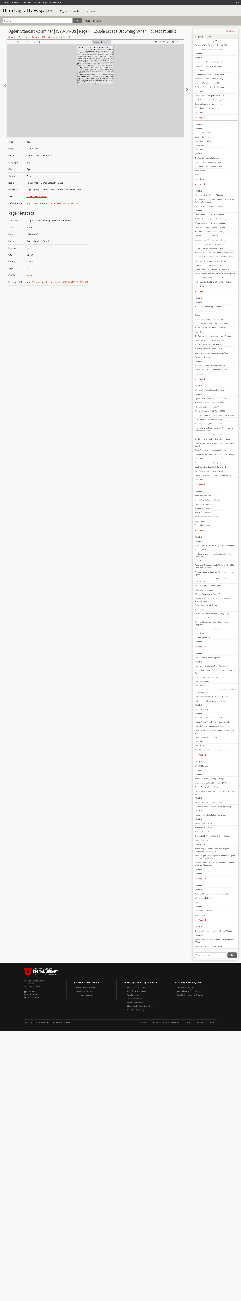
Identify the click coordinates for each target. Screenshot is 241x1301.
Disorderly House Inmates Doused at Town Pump (214, 257)
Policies (212, 1022)
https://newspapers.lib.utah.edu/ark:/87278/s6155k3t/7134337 (57, 282)
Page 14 (202, 920)
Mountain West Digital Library (189, 991)
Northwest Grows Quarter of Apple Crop (210, 261)
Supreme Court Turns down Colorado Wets (211, 353)
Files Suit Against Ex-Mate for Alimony (209, 407)
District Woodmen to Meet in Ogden (209, 206)
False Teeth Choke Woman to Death (209, 471)
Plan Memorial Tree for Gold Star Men (210, 419)
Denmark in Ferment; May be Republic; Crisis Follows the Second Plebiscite (215, 691)
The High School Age (203, 495)
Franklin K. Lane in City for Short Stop (209, 344)
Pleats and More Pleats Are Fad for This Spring (213, 806)
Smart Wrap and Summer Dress (207, 500)
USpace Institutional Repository (139, 1006)
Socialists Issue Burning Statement (208, 306)
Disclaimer (199, 1022)
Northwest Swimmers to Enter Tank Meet (211, 666)
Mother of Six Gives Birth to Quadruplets (210, 463)
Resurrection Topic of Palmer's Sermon (210, 227)
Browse (14, 2)
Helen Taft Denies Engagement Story (209, 726)
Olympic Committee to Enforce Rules (209, 594)
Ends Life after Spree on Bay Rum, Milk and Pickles (214, 252)
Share (27, 37)
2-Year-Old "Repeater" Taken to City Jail (210, 319)
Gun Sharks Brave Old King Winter (208, 657)
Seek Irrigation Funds (203, 374)
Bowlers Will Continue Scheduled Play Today (212, 613)
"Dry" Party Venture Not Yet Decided (209, 49)
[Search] (77, 20)
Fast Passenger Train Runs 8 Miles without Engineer (215, 273)
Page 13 (202, 878)
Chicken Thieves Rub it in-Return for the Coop (212, 439)
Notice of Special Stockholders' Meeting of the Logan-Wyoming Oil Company (213, 850)
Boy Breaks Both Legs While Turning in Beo (211, 467)
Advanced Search (93, 21)
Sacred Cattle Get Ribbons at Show (208, 802)
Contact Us (26, 2)
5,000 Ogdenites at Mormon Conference (210, 450)
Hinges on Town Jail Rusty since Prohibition (211, 435)
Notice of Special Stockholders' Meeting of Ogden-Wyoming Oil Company (214, 863)
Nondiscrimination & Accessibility (165, 1022)
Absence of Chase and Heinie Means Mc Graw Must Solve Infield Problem (215, 566)
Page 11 (202, 646)
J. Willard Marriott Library (34, 981)
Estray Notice (200, 844)
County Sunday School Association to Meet (211, 323)
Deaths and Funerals (203, 357)
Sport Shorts (200, 609)
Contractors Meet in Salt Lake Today (209, 79)
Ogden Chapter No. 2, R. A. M (206, 737)
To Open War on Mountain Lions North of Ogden (213, 931)
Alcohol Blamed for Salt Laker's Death (209, 74)
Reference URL (39, 37)
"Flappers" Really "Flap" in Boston (208, 244)
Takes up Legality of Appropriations (208, 104)
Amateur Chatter (201, 550)
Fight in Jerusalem (202, 681)
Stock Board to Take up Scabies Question (211, 100)
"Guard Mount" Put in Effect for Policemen (211, 718)
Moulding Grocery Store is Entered (208, 424)
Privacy (144, 1022)
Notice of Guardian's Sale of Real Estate (210, 815)
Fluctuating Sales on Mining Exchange (209, 778)
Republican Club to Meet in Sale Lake (209, 235)
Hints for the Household (204, 504)
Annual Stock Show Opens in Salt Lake (209, 95)
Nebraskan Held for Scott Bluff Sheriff (209, 403)
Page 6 (201, 184)
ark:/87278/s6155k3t (36, 196)
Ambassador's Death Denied (206, 605)
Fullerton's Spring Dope (204, 590)
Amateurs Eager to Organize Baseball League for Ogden (214, 573)
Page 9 (201, 484)
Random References (203, 311)
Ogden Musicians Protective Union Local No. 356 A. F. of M (215, 731)
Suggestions (199, 145)
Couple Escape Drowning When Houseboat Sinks (214, 41)
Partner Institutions (185, 987)
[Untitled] (198, 53)
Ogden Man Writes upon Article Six (208, 946)
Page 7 (201, 291)
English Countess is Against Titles (208, 265)
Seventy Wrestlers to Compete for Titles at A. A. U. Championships (214, 599)
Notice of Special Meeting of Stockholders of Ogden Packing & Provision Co (215, 856)
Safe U (187, 1022)
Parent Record (69, 37)
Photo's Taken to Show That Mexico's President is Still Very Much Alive (214, 429)
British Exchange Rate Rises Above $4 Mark (211, 783)
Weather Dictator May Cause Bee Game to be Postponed (212, 623)
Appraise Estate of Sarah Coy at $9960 (210, 411)
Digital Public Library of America (190, 995)
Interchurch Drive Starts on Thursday (209, 195)
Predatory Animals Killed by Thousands (210, 87)
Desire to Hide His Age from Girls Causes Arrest (213, 475)
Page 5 (201, 117)
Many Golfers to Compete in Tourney (209, 629)
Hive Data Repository (135, 1010)
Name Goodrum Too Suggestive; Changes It (212, 269)
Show (29, 275)
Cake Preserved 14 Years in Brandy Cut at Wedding (215, 454)
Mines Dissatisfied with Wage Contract (210, 365)
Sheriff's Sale (200, 915)
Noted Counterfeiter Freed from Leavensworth (213, 750)
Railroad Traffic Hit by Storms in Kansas (210, 701)
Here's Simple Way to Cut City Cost (208, 62)
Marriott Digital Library (135, 987)
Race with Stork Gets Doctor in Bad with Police (213, 722)
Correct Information (202, 525)
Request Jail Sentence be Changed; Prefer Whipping (215, 415)
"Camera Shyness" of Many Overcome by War (213, 894)
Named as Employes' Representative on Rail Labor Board (214, 444)
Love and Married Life (203, 133)
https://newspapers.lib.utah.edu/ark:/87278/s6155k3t (52, 203)
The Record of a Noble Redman (207, 517)
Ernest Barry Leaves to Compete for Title (210, 677)
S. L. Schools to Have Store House (208, 108)
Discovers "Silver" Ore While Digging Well (211, 45)
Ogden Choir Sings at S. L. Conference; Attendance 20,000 (214, 940)
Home (5, 2)
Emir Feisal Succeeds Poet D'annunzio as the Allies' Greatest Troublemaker (215, 200)
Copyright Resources (84, 995)
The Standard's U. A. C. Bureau (207, 158)
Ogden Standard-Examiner (78, 11)
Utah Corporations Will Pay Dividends (209, 214)
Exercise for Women (203, 512)
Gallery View (54, 37)
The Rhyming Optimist (203, 508)
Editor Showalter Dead (203, 618)
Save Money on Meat (203, 141)
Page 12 (202, 755)
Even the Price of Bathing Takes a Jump (210, 240)
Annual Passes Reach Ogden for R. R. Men (211, 369)
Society (198, 315)
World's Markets (201, 766)
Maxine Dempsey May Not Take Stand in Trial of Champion (213, 555)
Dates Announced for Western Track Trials (211, 697)
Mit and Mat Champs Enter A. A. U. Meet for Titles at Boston (215, 671)
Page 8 (201, 379)
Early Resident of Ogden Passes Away (209, 231)
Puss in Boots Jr (201, 521)
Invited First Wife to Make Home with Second (212, 278)
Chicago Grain (200, 770)
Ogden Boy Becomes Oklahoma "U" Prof (210, 398)
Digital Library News (134, 1002)
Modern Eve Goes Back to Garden (208, 162)
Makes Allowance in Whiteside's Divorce (210, 327)
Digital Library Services (85, 987)
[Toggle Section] (195, 117)
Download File (15, 37)
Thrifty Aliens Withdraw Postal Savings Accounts (213, 336)
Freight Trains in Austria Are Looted (208, 787)
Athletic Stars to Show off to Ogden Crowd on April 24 (215, 545)
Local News (199, 70)
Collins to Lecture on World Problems (209, 248)
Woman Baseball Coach (204, 898)
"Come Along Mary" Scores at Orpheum (210, 223)
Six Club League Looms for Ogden (208, 585)
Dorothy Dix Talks (202, 137)
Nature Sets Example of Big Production (210, 66)
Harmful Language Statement (47, 2)
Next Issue (231, 31)
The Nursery (200, 170)
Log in (237, 2)
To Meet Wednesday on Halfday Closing (210, 219)
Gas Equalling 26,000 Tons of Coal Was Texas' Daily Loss (215, 792)
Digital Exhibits (132, 995)
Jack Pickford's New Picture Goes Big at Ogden (213, 282)
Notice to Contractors (203, 840)
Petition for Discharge (203, 911)
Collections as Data (134, 998)
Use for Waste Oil (202, 709)
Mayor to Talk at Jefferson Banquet (208, 348)
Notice (197, 175)
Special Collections (83, 991)
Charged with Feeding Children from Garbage (212, 836)
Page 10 (202, 530)
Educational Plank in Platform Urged (209, 166)
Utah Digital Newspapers (136, 991)
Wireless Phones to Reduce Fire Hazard (210, 390)
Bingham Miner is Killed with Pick (207, 83)
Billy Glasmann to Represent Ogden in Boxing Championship (212, 580)
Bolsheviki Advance (202, 637)
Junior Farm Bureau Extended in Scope (210, 340)
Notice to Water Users (203, 823)
